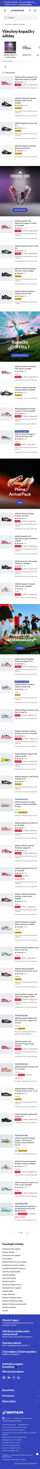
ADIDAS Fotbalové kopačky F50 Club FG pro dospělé (26, 270)
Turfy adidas (7, 1259)
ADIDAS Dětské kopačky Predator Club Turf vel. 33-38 (26, 1090)
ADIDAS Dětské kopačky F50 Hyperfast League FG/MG (26, 995)
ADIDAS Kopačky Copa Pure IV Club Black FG (27, 778)
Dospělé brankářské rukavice (14, 1268)
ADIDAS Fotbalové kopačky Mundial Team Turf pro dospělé (26, 100)
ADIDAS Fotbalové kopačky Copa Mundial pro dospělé (26, 389)
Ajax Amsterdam (9, 1278)
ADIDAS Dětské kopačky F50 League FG (26, 1115)
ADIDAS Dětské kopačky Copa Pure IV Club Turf (27, 949)
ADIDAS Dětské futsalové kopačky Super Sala (25, 685)
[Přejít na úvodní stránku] (17, 11)
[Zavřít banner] (36, 3)
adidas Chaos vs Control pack (10, 56)
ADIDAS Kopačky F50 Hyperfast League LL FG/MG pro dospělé (26, 223)
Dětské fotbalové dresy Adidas (14, 1262)
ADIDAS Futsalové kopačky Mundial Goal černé (25, 147)
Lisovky (5, 1311)
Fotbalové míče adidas (11, 1249)
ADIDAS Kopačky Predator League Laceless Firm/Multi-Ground (26, 804)
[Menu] (5, 10)
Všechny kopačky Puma (11, 1285)
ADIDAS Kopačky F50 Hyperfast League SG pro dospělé (25, 1043)
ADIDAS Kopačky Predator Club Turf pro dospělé (25, 585)
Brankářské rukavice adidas (13, 1265)
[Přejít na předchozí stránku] (12, 1232)
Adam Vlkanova (8, 1294)
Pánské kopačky (8, 1281)
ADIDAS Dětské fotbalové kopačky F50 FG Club (25, 292)
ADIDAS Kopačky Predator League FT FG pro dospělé (25, 410)
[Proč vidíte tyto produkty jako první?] (3, 73)
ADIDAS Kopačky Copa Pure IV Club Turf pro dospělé (27, 1184)
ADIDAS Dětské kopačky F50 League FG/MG (26, 755)
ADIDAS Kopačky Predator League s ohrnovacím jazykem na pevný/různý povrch (25, 1141)
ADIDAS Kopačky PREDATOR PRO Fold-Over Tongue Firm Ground (26, 1020)
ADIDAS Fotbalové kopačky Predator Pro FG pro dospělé (26, 732)
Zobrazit (20, 648)
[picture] (6, 82)
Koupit (20, 502)
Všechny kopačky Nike (11, 1272)
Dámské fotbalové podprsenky (14, 1304)
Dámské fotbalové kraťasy (12, 1301)
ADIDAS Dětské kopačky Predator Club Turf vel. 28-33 (26, 970)
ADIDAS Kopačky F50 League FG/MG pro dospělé (26, 562)
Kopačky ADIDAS (20, 210)
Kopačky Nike (7, 1291)
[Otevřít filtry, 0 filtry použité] (5, 66)
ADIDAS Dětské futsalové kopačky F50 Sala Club (25, 435)
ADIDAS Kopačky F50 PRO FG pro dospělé (26, 824)
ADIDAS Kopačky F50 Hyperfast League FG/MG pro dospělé (26, 538)
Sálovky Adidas (8, 1252)
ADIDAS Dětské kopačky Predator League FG (24, 847)
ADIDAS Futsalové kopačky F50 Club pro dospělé (25, 367)
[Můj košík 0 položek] (35, 10)
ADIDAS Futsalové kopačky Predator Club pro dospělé (25, 1162)
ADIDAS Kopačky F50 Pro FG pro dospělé (26, 869)
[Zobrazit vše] (3, 24)
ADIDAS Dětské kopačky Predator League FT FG (24, 660)
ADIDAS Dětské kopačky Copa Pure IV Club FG (27, 711)
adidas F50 (26, 55)
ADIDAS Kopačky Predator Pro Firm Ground (27, 1068)
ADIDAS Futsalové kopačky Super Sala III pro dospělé (25, 923)
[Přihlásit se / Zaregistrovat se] (29, 10)
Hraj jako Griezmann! (20, 355)
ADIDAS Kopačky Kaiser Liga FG (26, 124)
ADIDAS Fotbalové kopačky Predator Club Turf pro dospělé (26, 896)
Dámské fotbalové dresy (12, 1298)
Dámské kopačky (9, 1307)
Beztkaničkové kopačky (11, 1288)
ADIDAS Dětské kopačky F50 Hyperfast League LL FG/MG (26, 78)
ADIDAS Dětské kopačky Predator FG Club (24, 515)
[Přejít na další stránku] (27, 1232)
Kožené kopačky (8, 1275)
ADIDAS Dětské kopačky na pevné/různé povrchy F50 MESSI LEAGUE (26, 1208)
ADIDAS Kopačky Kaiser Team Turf (27, 247)
